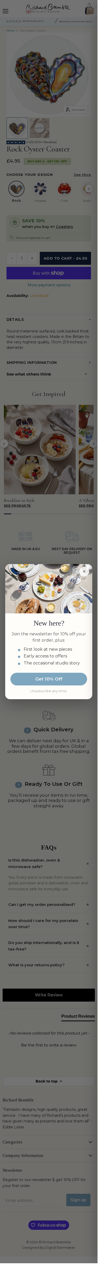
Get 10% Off (48, 679)
